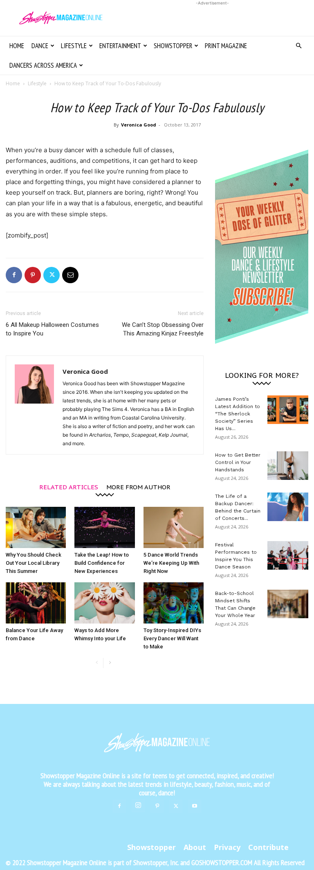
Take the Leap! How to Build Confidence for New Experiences (101, 563)
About (195, 847)
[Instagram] (138, 805)
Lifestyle (74, 45)
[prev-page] (97, 663)
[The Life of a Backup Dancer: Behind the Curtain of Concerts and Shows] (287, 507)
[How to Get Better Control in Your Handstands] (287, 465)
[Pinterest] (33, 275)
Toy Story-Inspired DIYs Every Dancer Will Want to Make (172, 638)
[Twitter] (51, 275)
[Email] (70, 275)
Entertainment (120, 45)
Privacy (227, 847)
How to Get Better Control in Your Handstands (237, 462)
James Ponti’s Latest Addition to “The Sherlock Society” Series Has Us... (237, 413)
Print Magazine (226, 45)
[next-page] (110, 663)
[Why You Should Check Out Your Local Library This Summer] (36, 527)
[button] (298, 46)
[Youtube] (194, 806)
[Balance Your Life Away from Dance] (36, 603)
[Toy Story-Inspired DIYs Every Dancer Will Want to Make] (174, 603)
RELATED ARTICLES (68, 486)
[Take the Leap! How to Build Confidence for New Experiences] (104, 527)
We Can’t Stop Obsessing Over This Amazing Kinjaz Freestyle (163, 329)
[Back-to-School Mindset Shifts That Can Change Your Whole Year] (287, 604)
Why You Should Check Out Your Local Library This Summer (33, 563)
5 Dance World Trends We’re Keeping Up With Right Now (171, 563)
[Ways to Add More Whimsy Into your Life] (104, 603)
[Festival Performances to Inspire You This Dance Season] (287, 555)
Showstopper (173, 45)
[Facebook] (14, 275)
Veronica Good (138, 125)
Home (16, 45)
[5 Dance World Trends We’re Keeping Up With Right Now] (174, 527)
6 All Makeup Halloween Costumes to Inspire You (52, 329)
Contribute (268, 847)
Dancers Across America (43, 65)
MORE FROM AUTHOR (138, 486)
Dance (39, 45)
